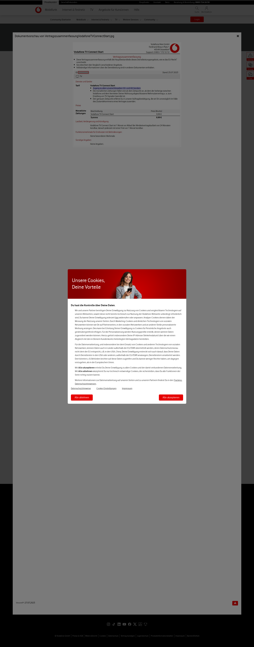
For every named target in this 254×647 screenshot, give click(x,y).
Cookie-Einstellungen (106, 388)
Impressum (127, 388)
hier (117, 317)
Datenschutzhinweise (81, 388)
